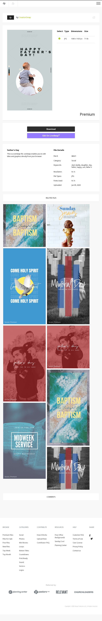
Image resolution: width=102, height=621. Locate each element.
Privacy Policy (78, 546)
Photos (21, 539)
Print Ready (23, 558)
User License (77, 543)
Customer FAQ (78, 535)
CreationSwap (25, 17)
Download (51, 129)
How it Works (42, 535)
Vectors (22, 566)
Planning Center (61, 545)
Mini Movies (23, 543)
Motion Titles (24, 550)
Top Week (6, 550)
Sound (21, 562)
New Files (6, 546)
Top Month (7, 554)
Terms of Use (78, 539)
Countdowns (24, 554)
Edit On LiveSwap (51, 135)
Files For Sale (7, 539)
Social (21, 535)
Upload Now (41, 539)
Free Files (6, 543)
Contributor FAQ (43, 543)
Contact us (77, 550)
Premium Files (8, 535)
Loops (21, 546)
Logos (21, 570)
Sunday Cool (59, 541)
